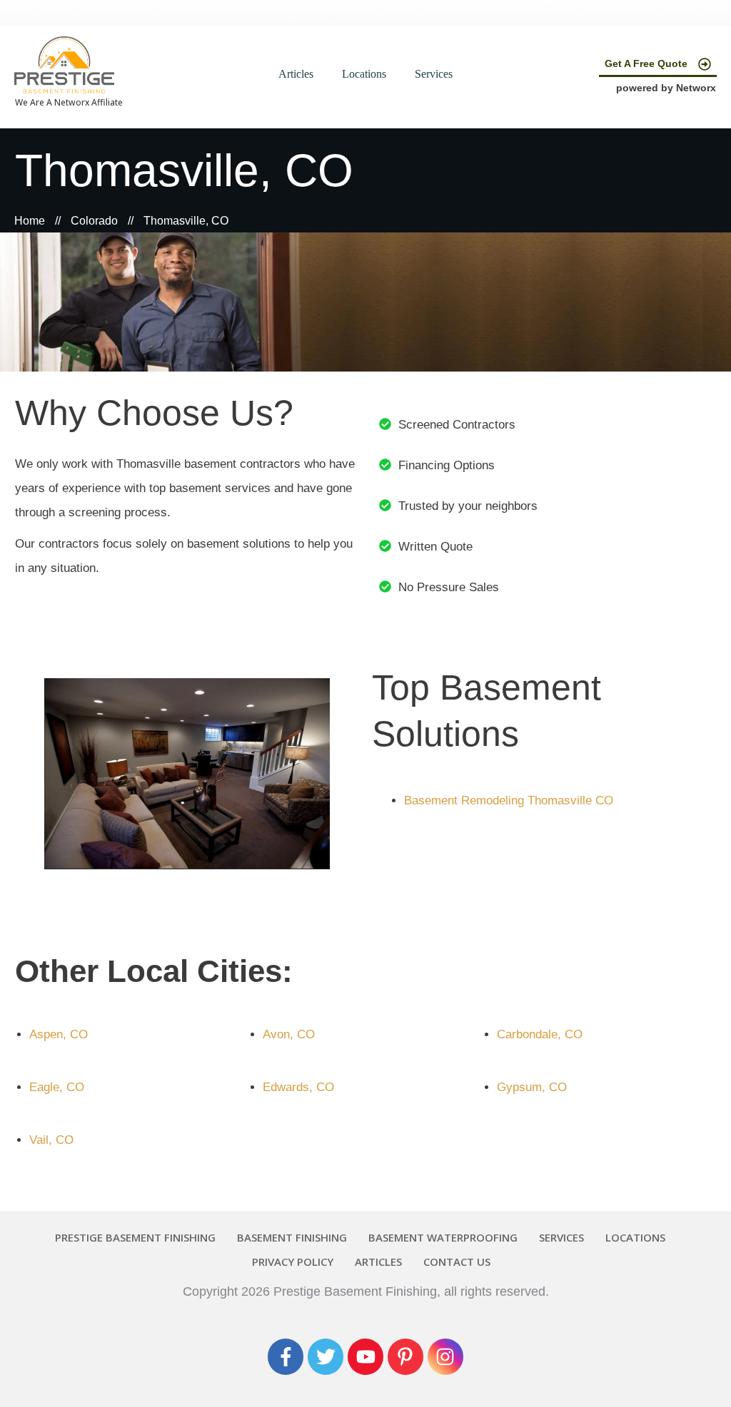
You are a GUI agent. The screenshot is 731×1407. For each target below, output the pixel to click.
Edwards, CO (298, 1087)
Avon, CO (289, 1034)
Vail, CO (51, 1140)
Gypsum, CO (532, 1087)
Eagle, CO (56, 1087)
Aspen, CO (58, 1034)
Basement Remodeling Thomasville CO (508, 800)
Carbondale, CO (540, 1034)
